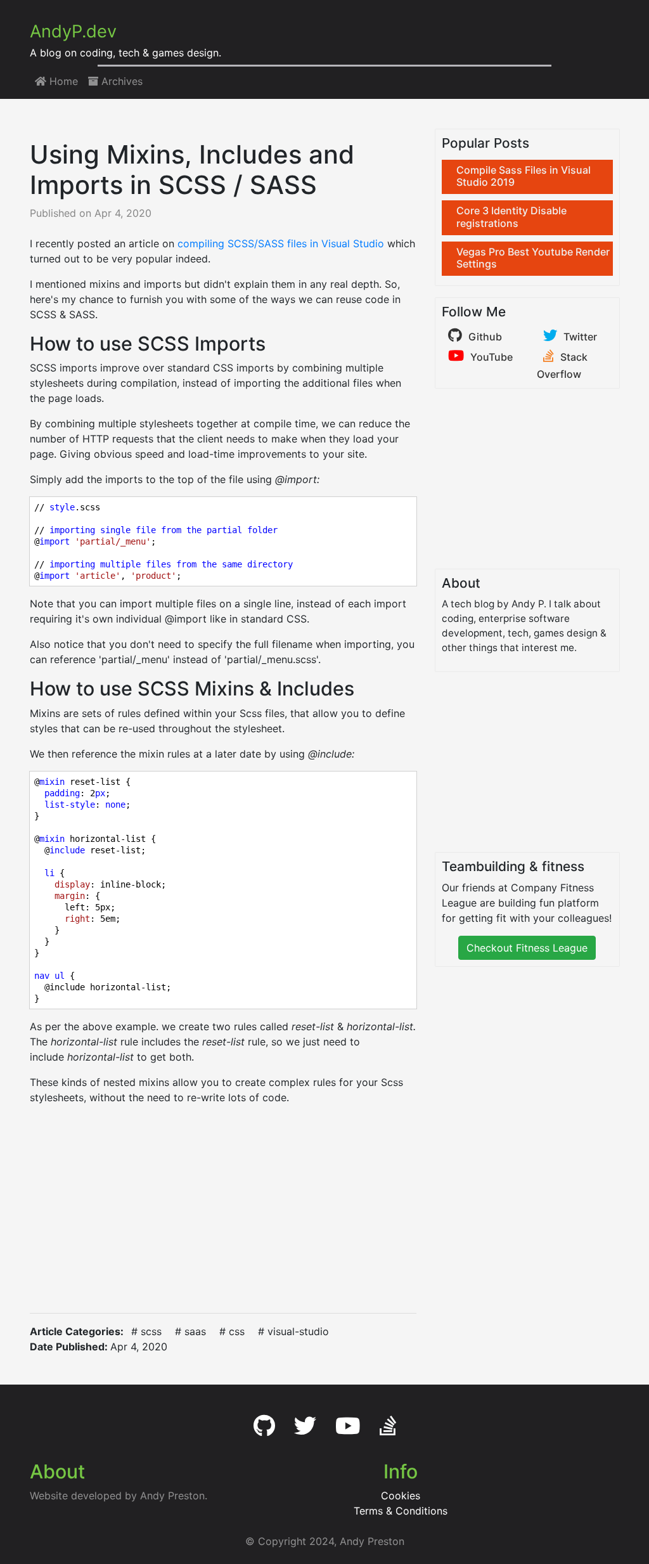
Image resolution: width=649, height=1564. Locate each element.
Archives (120, 81)
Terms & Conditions (400, 1510)
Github (485, 336)
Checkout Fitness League (527, 947)
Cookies (400, 1495)
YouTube (491, 357)
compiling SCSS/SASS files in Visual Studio (280, 243)
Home (62, 81)
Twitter (580, 336)
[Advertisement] (223, 1209)
